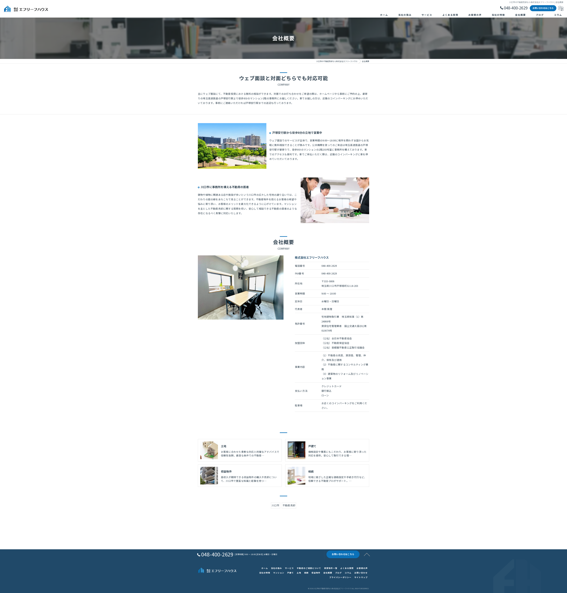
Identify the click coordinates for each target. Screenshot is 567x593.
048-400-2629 (329, 265)
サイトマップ (361, 577)
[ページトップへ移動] (367, 554)
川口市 (275, 505)
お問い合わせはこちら (543, 7)
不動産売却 (289, 505)
